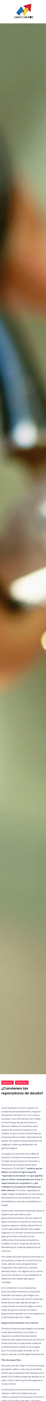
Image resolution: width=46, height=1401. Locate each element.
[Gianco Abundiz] (23, 11)
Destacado (8, 1083)
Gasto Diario (21, 1083)
